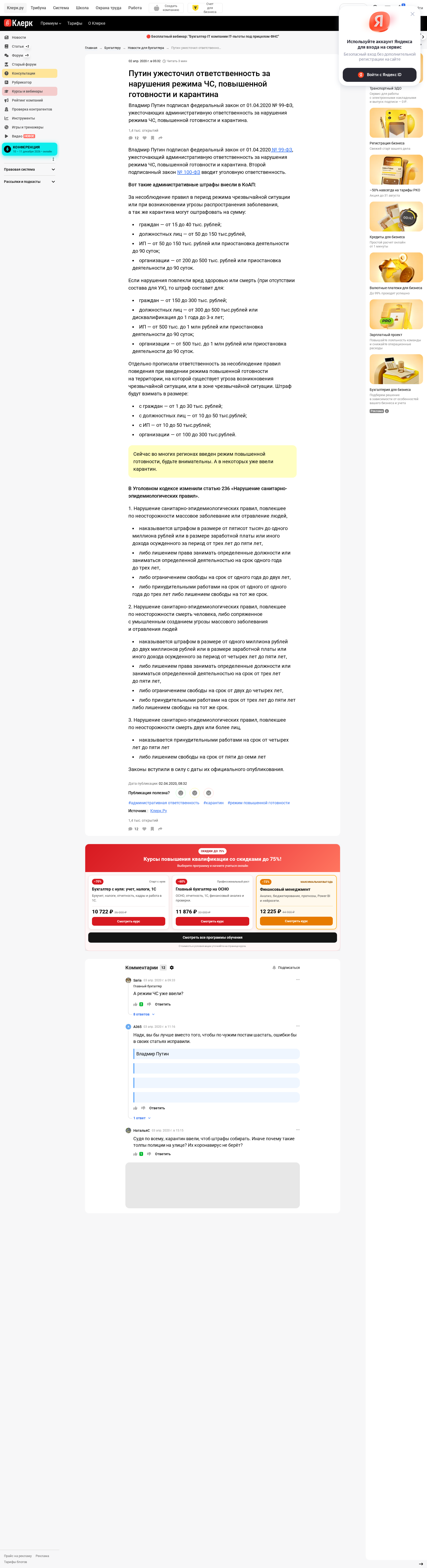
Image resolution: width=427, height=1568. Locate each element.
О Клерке (96, 23)
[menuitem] (29, 37)
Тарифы (74, 23)
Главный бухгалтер (147, 986)
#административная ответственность (163, 802)
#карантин (213, 802)
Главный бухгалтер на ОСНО (202, 889)
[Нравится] (145, 138)
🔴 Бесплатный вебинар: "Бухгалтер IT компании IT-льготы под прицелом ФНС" (212, 36)
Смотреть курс (128, 921)
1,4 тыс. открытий (143, 820)
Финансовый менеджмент (285, 889)
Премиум (49, 23)
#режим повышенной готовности (259, 802)
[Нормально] (195, 793)
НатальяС (141, 1130)
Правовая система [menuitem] (19, 169)
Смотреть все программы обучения (213, 937)
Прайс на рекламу (18, 1556)
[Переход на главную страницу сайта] (18, 23)
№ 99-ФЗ (281, 150)
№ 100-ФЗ (188, 172)
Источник (137, 810)
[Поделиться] (161, 138)
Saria (137, 980)
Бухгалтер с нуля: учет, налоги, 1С (124, 889)
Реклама (42, 1556)
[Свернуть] (421, 1564)
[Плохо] (209, 793)
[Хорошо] (181, 793)
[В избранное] (153, 138)
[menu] (31, 95)
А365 (137, 1027)
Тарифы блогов (15, 1562)
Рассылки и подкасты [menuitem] (22, 182)
